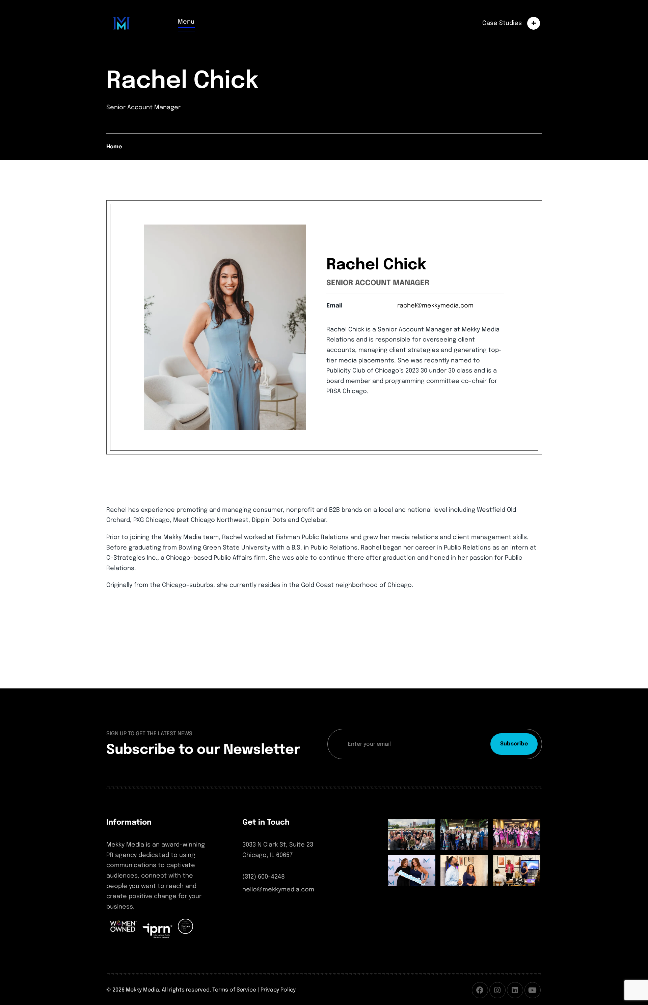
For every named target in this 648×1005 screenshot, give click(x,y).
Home (114, 147)
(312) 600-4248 (263, 877)
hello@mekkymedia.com (278, 890)
